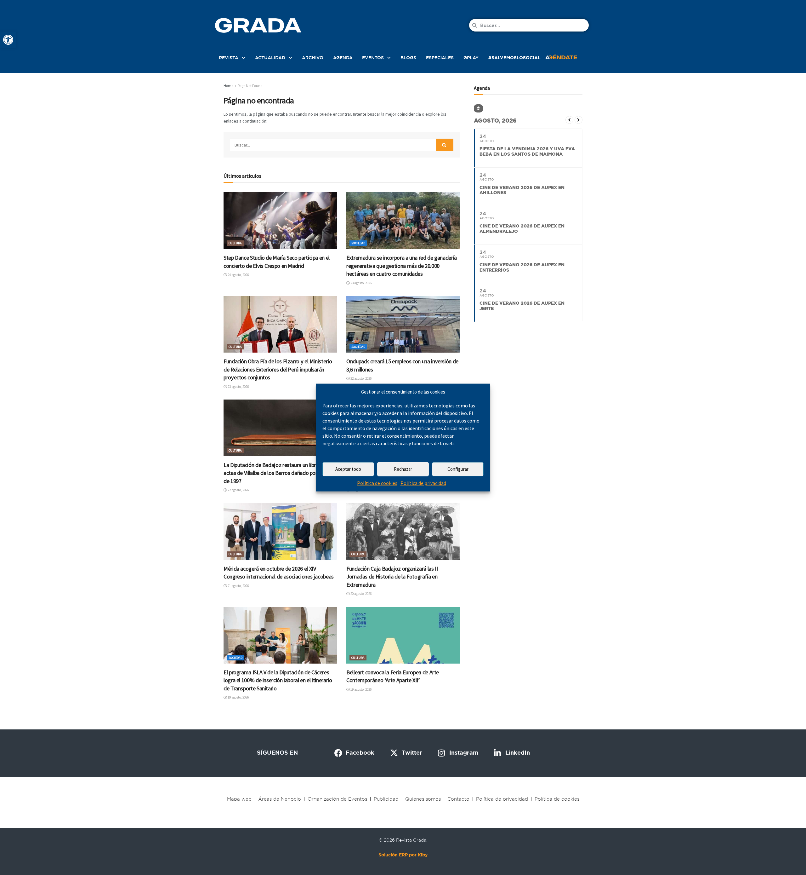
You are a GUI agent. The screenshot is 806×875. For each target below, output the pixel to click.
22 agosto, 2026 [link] (361, 378)
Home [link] (228, 85)
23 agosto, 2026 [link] (361, 283)
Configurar (457, 469)
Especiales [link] (440, 57)
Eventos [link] (373, 57)
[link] (8, 40)
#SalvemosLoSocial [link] (514, 57)
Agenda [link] (343, 57)
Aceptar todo (348, 469)
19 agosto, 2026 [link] (238, 697)
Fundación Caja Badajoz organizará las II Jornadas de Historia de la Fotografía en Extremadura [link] (392, 576)
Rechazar (403, 469)
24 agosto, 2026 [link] (238, 275)
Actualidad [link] (270, 57)
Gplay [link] (471, 57)
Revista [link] (228, 57)
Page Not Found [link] (250, 85)
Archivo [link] (312, 57)
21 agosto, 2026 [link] (238, 586)
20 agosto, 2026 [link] (361, 593)
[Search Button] (444, 145)
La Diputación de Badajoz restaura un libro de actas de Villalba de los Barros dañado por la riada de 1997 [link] (279, 473)
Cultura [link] (235, 243)
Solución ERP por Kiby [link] (403, 855)
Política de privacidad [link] (423, 483)
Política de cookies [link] (377, 483)
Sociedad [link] (358, 243)
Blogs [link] (408, 57)
